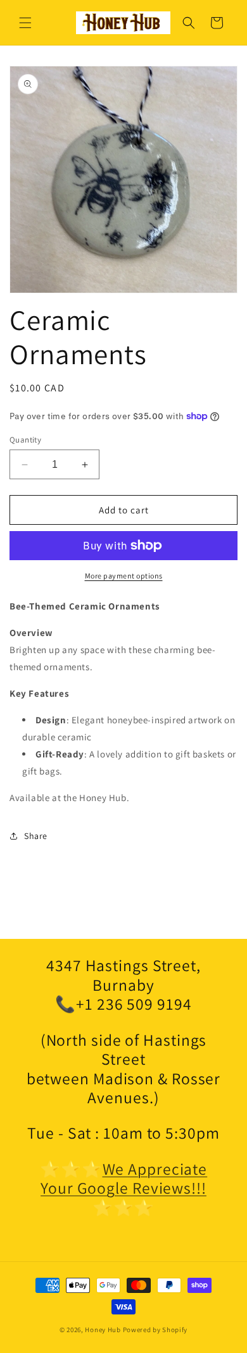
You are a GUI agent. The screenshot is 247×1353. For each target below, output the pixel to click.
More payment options (124, 575)
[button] (25, 23)
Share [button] (36, 836)
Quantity (25, 439)
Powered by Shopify (155, 1329)
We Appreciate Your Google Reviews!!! (124, 1178)
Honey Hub (102, 1329)
